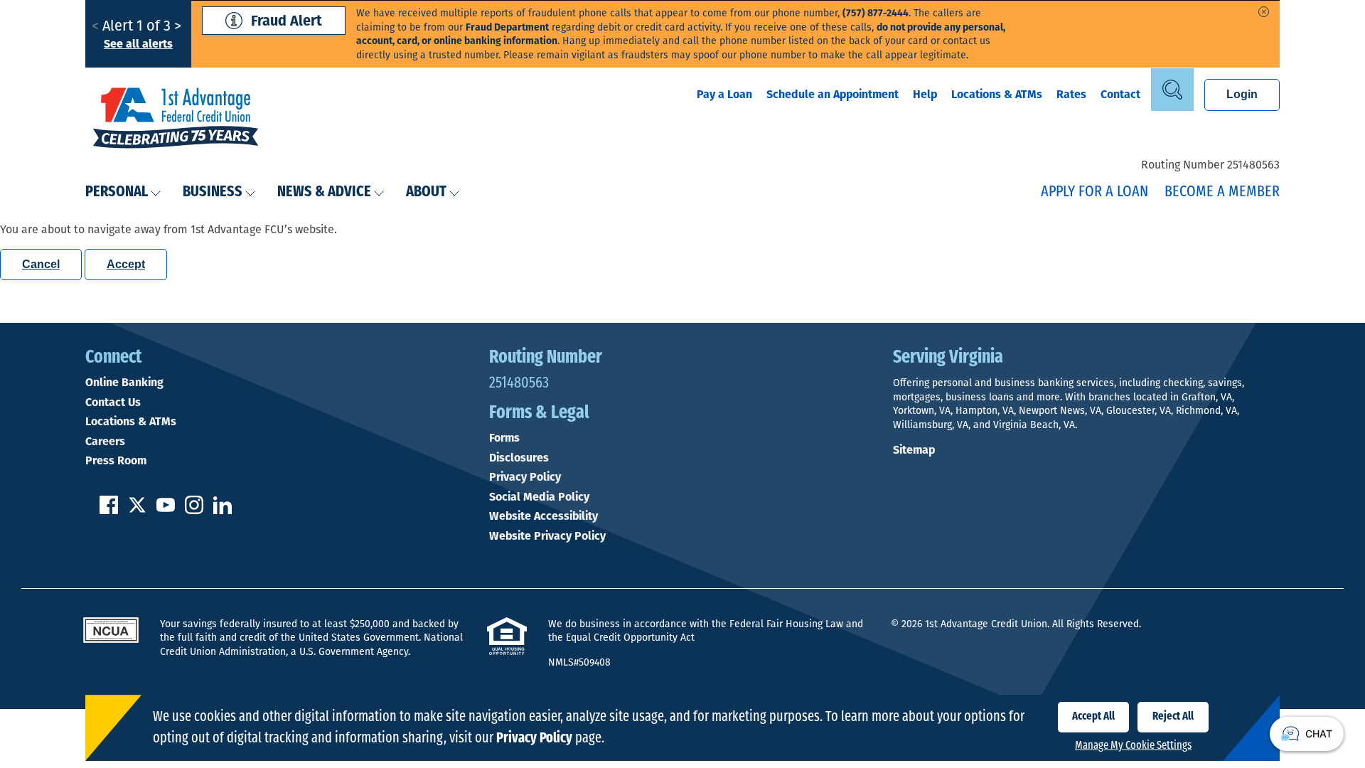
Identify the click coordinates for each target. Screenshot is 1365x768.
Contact (1120, 94)
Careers (105, 441)
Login (1242, 94)
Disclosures (519, 458)
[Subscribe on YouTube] (165, 510)
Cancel (41, 264)
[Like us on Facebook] (109, 510)
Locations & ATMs (996, 94)
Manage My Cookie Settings (1133, 746)
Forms (504, 438)
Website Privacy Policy (547, 536)
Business (212, 192)
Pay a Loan (724, 94)
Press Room (115, 460)
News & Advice (324, 192)
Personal (116, 192)
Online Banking (124, 382)
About (426, 192)
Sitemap (914, 450)
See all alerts (138, 43)
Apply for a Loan (1094, 192)
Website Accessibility (543, 516)
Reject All (1173, 716)
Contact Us (113, 402)
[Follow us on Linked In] (222, 510)
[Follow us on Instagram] (194, 510)
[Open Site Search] (1172, 89)
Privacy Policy (525, 477)
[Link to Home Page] (175, 119)
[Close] (1263, 11)
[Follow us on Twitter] (137, 510)
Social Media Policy (539, 497)
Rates (1071, 94)
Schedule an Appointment (832, 94)
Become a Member (1222, 192)
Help (925, 94)
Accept (126, 264)
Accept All (1093, 716)
